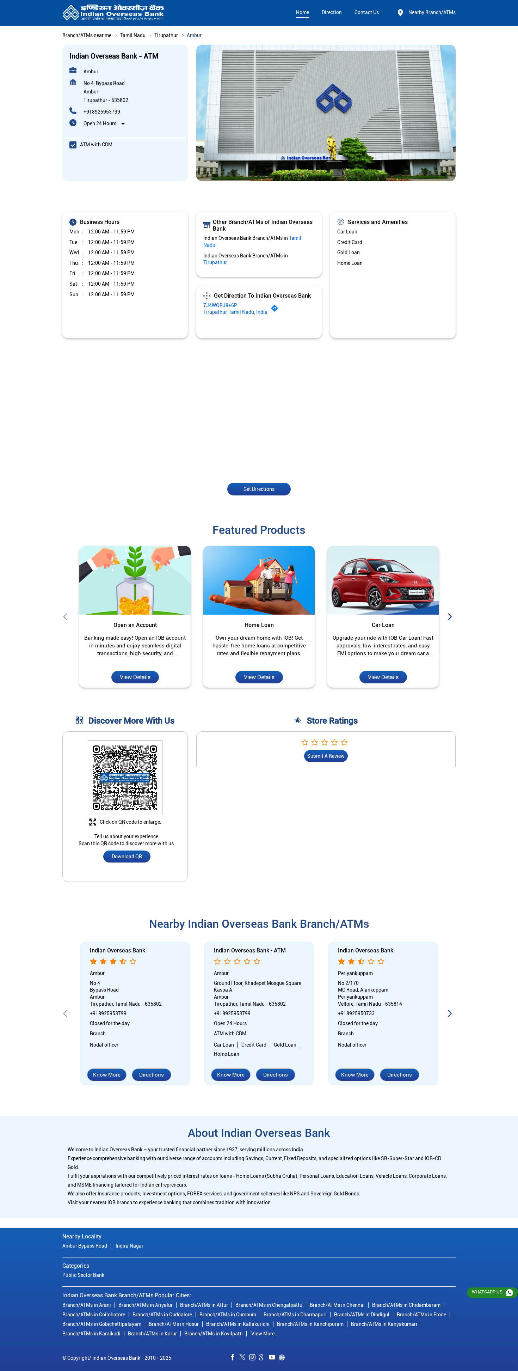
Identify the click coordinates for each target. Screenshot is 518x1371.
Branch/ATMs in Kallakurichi (238, 1324)
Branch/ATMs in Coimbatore (93, 1314)
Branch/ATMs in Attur (204, 1305)
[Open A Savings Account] (135, 580)
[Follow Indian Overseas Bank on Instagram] (254, 1358)
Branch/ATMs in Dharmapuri (295, 1314)
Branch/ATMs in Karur (152, 1333)
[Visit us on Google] (264, 1358)
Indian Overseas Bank (117, 950)
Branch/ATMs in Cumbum (227, 1314)
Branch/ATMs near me (86, 35)
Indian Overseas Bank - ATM (250, 950)
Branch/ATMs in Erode (421, 1314)
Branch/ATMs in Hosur (174, 1324)
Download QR (127, 857)
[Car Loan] (259, 580)
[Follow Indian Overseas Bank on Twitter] (244, 1358)
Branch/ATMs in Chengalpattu (268, 1305)
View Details (135, 677)
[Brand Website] (284, 1358)
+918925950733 (356, 1013)
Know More (107, 1075)
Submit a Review (326, 756)
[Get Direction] (276, 310)
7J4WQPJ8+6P (220, 305)
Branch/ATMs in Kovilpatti (213, 1333)
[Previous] (66, 617)
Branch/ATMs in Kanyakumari (384, 1324)
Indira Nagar (129, 1246)
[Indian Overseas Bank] (113, 13)
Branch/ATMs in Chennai (337, 1305)
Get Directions (259, 489)
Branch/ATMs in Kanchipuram (310, 1324)
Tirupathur (166, 35)
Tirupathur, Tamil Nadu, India (235, 312)
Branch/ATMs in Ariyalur (145, 1305)
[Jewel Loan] (383, 580)
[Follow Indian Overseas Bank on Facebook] (234, 1358)
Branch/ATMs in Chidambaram (406, 1305)
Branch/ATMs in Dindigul (361, 1314)
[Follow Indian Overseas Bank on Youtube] (274, 1358)
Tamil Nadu (133, 35)
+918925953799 (102, 112)
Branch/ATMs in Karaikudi (91, 1333)
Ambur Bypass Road (84, 1246)
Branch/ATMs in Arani (86, 1305)
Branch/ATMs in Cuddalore (162, 1314)
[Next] (451, 617)
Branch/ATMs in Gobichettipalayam (101, 1324)
